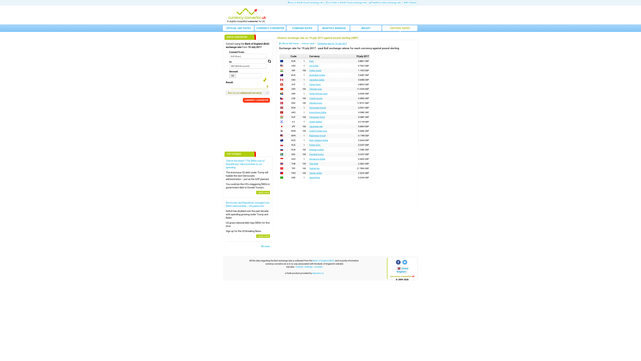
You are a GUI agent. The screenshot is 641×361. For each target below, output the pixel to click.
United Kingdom (402, 270)
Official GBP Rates (238, 28)
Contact (299, 267)
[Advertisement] (345, 15)
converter (270, 28)
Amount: (234, 71)
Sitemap (309, 267)
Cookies (318, 267)
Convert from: (237, 52)
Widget (366, 28)
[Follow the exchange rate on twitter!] (404, 262)
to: (230, 62)
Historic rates (400, 28)
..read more (263, 192)
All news (265, 246)
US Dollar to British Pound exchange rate (347, 2)
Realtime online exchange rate (386, 2)
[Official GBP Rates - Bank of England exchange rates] (247, 14)
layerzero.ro (318, 273)
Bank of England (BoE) (324, 260)
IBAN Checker (410, 2)
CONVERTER (256, 100)
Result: (230, 82)
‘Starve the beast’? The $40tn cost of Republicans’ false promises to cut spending (245, 164)
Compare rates (302, 28)
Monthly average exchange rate (334, 29)
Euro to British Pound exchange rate (306, 2)
